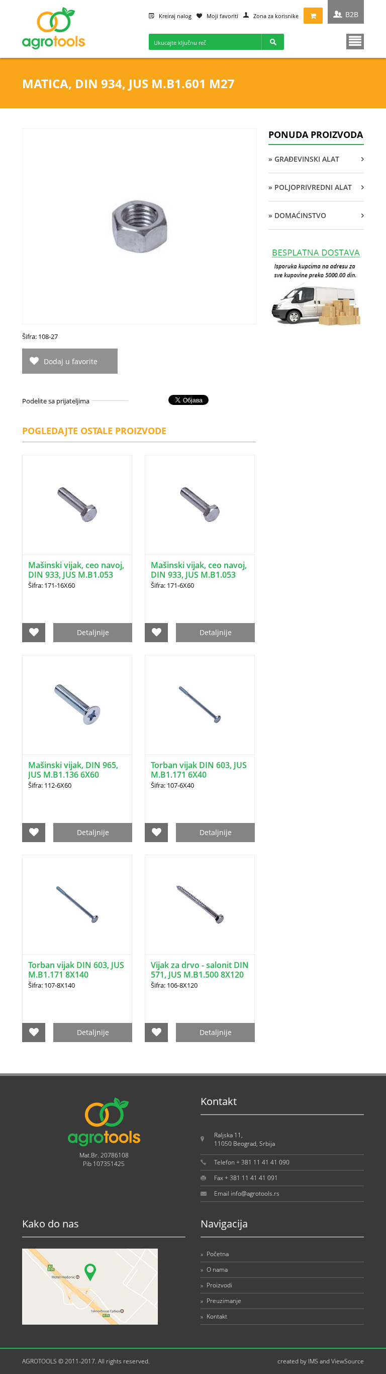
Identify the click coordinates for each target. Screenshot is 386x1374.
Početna (215, 1254)
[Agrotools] (53, 47)
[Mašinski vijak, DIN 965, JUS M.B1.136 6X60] (77, 704)
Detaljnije (93, 632)
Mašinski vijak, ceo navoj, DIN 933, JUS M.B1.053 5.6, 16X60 (76, 575)
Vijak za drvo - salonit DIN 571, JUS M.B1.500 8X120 (200, 969)
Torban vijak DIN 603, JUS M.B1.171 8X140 (76, 969)
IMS (313, 1361)
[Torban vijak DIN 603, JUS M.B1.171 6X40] (199, 704)
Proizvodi (216, 1285)
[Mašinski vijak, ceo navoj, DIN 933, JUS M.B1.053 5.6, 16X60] (77, 505)
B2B (351, 14)
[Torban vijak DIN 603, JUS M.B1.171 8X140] (77, 904)
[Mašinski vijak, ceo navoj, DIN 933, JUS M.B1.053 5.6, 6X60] (199, 505)
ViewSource (347, 1361)
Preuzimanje (221, 1300)
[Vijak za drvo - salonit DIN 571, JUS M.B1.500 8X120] (199, 904)
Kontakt (214, 1316)
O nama (214, 1269)
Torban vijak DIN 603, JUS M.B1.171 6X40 (199, 770)
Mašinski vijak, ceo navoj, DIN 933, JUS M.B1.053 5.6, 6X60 (199, 575)
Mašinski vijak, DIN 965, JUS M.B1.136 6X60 (73, 770)
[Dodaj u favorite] (34, 632)
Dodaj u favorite (71, 361)
